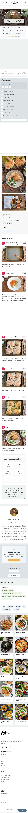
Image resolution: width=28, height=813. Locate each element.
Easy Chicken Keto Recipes (8, 590)
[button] (25, 2)
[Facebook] (10, 747)
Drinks (2, 763)
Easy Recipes (4, 786)
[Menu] (2, 2)
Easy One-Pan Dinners (7, 599)
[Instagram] (2, 747)
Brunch (2, 756)
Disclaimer (3, 802)
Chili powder (18, 606)
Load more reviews (14, 575)
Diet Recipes (4, 781)
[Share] (6, 2)
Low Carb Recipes (8, 223)
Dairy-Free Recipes (8, 217)
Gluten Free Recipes (8, 220)
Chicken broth (16, 609)
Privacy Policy (4, 800)
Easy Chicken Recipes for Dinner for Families (11, 593)
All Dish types (4, 767)
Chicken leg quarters (6, 609)
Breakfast (3, 754)
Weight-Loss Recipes (6, 775)
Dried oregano (10, 606)
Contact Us (3, 795)
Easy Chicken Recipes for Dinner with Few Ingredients (13, 596)
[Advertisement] (14, 54)
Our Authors (4, 793)
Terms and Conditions (6, 797)
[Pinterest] (6, 747)
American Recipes (7, 231)
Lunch (2, 761)
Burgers (3, 765)
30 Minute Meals (5, 777)
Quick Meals (4, 783)
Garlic (3, 606)
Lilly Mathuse (8, 21)
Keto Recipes (20, 220)
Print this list (6, 119)
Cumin (24, 606)
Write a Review (14, 560)
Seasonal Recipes (5, 779)
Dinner (2, 759)
